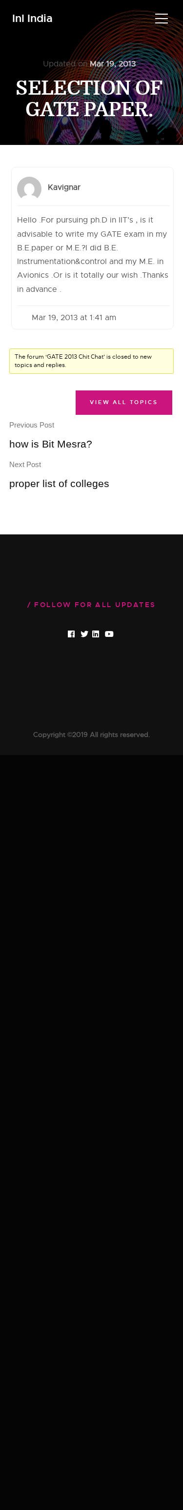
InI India (32, 18)
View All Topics (124, 402)
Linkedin (104, 634)
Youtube (117, 634)
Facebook (79, 634)
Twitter (92, 634)
